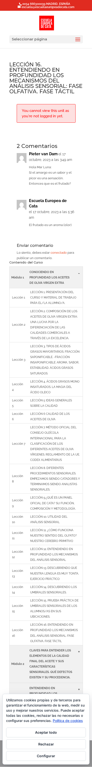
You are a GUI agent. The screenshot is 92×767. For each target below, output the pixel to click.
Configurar (46, 756)
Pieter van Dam (43, 154)
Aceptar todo (46, 732)
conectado (59, 252)
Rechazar (46, 744)
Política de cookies (68, 721)
